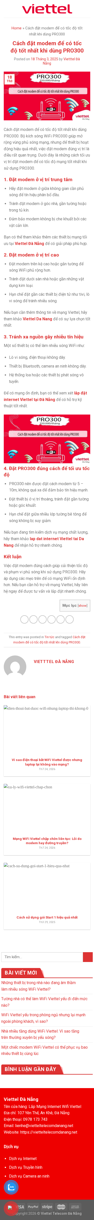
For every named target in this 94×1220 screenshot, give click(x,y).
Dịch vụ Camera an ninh (29, 1176)
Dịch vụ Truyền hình (25, 1167)
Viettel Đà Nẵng (29, 243)
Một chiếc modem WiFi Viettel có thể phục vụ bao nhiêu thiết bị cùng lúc (44, 1050)
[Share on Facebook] (33, 619)
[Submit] (88, 957)
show (82, 605)
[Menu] (7, 9)
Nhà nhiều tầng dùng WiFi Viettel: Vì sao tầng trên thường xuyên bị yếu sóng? (40, 1034)
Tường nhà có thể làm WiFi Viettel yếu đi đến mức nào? (44, 1002)
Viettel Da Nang (37, 319)
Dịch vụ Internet (23, 1158)
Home (17, 28)
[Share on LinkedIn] (69, 619)
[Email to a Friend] (51, 619)
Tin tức (49, 637)
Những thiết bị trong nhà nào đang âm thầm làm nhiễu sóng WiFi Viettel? (38, 986)
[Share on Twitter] (42, 619)
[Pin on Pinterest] (60, 619)
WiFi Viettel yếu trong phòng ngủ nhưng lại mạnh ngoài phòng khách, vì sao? (43, 1018)
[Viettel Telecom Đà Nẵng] (47, 9)
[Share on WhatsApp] (24, 619)
